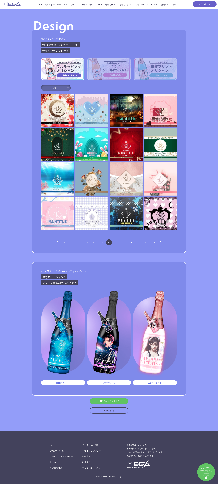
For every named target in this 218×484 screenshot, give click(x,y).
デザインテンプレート (92, 4)
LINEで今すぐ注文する (109, 401)
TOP (40, 4)
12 (101, 242)
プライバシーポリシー (92, 467)
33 (153, 242)
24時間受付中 (206, 471)
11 (94, 242)
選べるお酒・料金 (53, 4)
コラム (174, 4)
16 (131, 242)
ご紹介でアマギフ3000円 (146, 4)
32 (146, 242)
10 (87, 242)
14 (116, 242)
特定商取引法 (56, 467)
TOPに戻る (109, 410)
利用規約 (86, 461)
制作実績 (164, 4)
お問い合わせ (204, 4)
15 (124, 242)
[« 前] (57, 242)
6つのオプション (71, 4)
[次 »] (161, 242)
